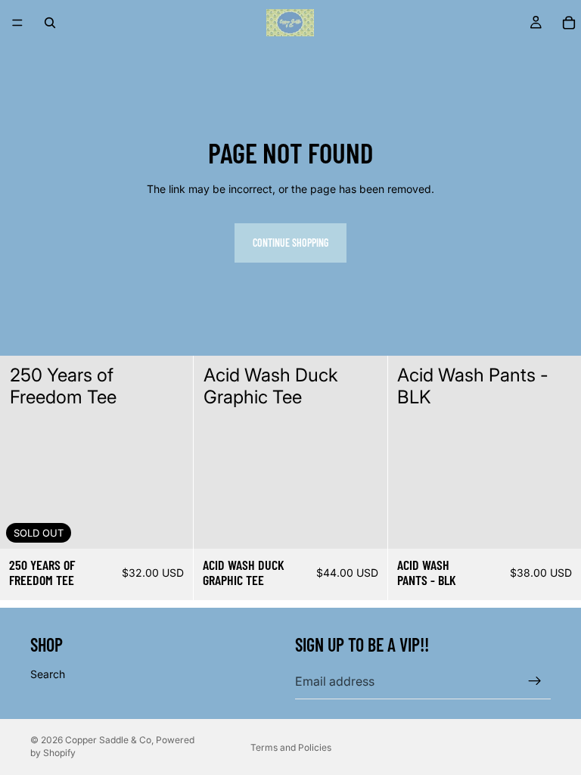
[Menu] (17, 22)
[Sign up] (535, 681)
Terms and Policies (290, 747)
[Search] (50, 22)
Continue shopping (290, 242)
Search (47, 674)
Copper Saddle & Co (108, 739)
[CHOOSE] (363, 525)
